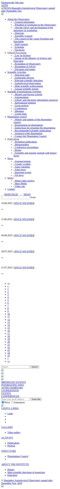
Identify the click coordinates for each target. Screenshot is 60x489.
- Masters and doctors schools (28, 94)
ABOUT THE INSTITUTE (15, 464)
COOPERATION (10, 390)
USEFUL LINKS (10, 408)
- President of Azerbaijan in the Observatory (35, 25)
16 (8, 330)
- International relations (25, 102)
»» (8, 361)
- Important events (22, 172)
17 (8, 333)
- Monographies (21, 144)
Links (10, 413)
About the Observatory (18, 19)
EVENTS (6, 393)
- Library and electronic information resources (36, 100)
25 (8, 355)
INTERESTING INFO (12, 385)
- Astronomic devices (24, 77)
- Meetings (19, 111)
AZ (3, 5)
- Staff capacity (21, 44)
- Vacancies (19, 50)
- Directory (19, 33)
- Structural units (22, 75)
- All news (19, 175)
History (11, 469)
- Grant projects (21, 105)
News (10, 158)
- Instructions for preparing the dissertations (34, 128)
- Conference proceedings (26, 147)
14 (8, 325)
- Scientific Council (23, 36)
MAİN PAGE (11, 194)
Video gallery (13, 432)
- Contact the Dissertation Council (30, 136)
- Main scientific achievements (28, 86)
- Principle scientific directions (28, 80)
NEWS (27, 194)
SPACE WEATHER (24, 203)
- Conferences (20, 108)
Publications (13, 139)
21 (8, 344)
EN (6, 5)
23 (8, 350)
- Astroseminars (21, 97)
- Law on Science (22, 55)
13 (8, 322)
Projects (11, 445)
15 (8, 328)
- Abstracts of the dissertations (28, 133)
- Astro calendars (22, 167)
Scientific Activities (16, 72)
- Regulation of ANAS (25, 66)
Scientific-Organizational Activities (24, 91)
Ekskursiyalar (7, 2)
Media (10, 178)
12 (8, 319)
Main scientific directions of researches (26, 472)
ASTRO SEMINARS (12, 387)
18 (8, 336)
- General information (24, 22)
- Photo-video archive (24, 180)
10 (8, 314)
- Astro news (20, 169)
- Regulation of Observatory (27, 63)
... (2, 208)
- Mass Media (20, 183)
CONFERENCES (10, 396)
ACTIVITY (7, 437)
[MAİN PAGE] (2, 14)
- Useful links (20, 114)
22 (8, 347)
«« (8, 283)
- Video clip (19, 186)
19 (8, 339)
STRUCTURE (8, 451)
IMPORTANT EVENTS (13, 382)
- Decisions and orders (24, 69)
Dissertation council (17, 116)
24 (8, 353)
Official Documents (16, 52)
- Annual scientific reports (26, 89)
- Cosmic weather (22, 164)
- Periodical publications (25, 141)
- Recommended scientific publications (32, 130)
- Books (17, 150)
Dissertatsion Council (17, 456)
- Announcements (22, 161)
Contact (11, 189)
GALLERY (7, 427)
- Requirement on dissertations (28, 125)
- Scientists (19, 47)
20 (8, 341)
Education (12, 475)
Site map (19, 2)
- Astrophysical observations (27, 83)
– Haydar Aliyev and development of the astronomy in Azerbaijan (33, 29)
